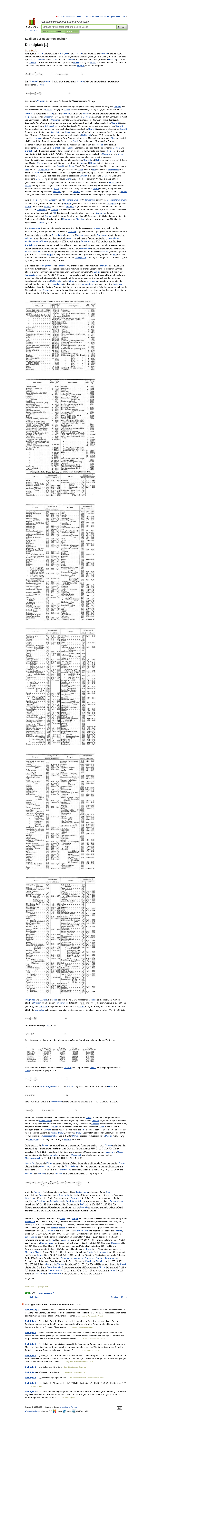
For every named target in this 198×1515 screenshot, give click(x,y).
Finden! (121, 27)
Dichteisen (34, 1297)
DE (123, 17)
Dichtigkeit (30, 1321)
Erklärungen (72, 32)
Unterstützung (65, 1407)
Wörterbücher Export (32, 1411)
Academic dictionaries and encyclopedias (65, 21)
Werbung (74, 1407)
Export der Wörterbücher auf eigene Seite (103, 17)
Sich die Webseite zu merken (71, 17)
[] (54, 213)
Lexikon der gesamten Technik (53, 32)
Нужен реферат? (45, 1293)
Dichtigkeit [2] (117, 1297)
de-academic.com (32, 31)
